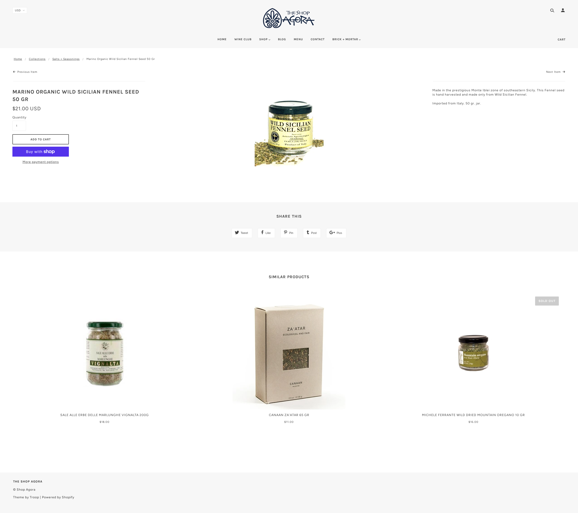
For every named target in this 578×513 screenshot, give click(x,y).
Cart (562, 39)
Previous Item (26, 71)
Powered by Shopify (58, 497)
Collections (37, 59)
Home (18, 59)
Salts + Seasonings (66, 59)
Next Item (554, 71)
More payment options (41, 162)
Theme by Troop (26, 497)
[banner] (289, 18)
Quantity (19, 117)
